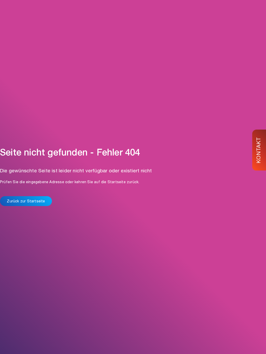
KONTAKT (259, 150)
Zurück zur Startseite (26, 201)
